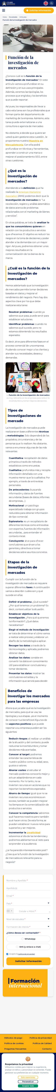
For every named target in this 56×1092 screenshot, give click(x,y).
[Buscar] (51, 3)
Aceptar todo (28, 1086)
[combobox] (10, 911)
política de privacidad (26, 954)
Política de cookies (14, 1043)
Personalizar (28, 1081)
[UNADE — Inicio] (8, 3)
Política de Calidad (42, 1043)
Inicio (5, 17)
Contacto (47, 1049)
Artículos (22, 17)
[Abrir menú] (3, 10)
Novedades (13, 17)
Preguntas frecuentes (15, 1049)
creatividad (33, 832)
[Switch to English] (46, 3)
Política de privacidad (41, 1038)
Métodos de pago (13, 1038)
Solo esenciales (28, 1077)
